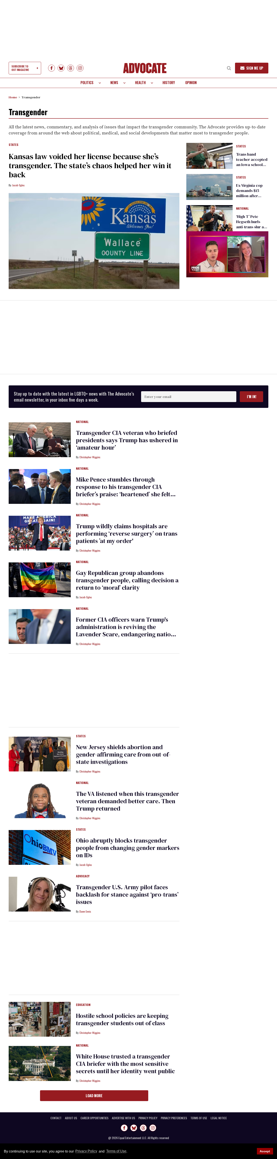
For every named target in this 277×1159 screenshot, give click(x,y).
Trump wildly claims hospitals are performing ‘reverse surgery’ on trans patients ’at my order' (126, 533)
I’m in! (251, 396)
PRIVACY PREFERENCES (174, 1118)
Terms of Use (116, 1151)
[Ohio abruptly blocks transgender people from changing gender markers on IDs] (40, 847)
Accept (265, 1151)
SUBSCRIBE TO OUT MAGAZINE (20, 68)
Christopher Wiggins (89, 457)
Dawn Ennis (85, 911)
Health (140, 82)
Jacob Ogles (18, 185)
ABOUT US (71, 1118)
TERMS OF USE (198, 1118)
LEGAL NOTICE (219, 1118)
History (169, 82)
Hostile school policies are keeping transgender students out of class (122, 1019)
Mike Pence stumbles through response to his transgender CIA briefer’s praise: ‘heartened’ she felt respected (123, 490)
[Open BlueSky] (61, 68)
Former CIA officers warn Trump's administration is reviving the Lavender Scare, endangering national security (127, 630)
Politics (87, 82)
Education (83, 1005)
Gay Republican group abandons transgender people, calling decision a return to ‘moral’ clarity (127, 580)
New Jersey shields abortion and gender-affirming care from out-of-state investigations (123, 754)
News (114, 82)
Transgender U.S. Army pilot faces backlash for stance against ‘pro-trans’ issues (127, 894)
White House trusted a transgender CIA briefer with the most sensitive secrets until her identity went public (125, 1063)
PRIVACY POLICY (147, 1118)
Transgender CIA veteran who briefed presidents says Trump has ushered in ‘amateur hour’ (127, 440)
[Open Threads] (70, 68)
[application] (227, 254)
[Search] (229, 68)
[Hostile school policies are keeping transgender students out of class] (40, 1019)
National (242, 209)
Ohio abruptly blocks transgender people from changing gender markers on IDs (127, 847)
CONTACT (55, 1118)
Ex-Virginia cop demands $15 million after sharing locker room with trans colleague (250, 198)
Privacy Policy (86, 1151)
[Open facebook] (51, 68)
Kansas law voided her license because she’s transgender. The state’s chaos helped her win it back (90, 165)
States (13, 145)
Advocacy (82, 876)
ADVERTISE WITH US (123, 1118)
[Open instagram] (80, 68)
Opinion (191, 82)
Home (13, 97)
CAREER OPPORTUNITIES (94, 1118)
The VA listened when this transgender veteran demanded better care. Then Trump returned (127, 801)
